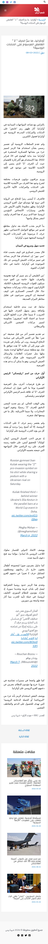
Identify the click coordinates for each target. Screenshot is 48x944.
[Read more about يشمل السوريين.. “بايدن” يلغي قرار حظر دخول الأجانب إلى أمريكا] (24, 883)
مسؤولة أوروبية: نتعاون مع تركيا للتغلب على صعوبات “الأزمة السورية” (25, 820)
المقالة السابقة (24, 730)
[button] (44, 2)
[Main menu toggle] (5, 10)
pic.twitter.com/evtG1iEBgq (24, 517)
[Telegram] (3, 2)
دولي (42, 52)
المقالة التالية (24, 736)
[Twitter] (11, 2)
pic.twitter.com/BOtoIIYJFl (24, 644)
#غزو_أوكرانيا (27, 638)
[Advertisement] (24, 75)
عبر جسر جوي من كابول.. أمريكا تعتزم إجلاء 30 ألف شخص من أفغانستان (26, 861)
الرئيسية (42, 19)
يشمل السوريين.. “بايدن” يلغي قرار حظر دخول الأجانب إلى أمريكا (24, 897)
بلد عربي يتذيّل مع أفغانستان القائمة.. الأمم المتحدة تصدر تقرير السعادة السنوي (25, 783)
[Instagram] (7, 2)
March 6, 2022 (28, 535)
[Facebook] (15, 2)
